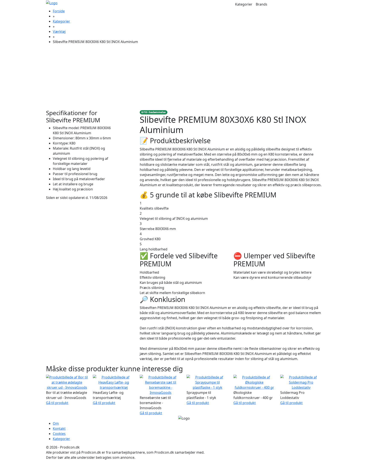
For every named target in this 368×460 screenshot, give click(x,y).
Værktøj (59, 31)
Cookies (59, 433)
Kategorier (243, 4)
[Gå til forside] (52, 2)
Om (56, 423)
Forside (59, 11)
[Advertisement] (184, 77)
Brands (261, 4)
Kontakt (59, 428)
